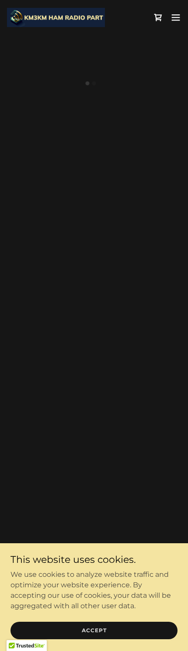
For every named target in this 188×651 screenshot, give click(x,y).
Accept (94, 630)
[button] (158, 17)
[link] (56, 17)
